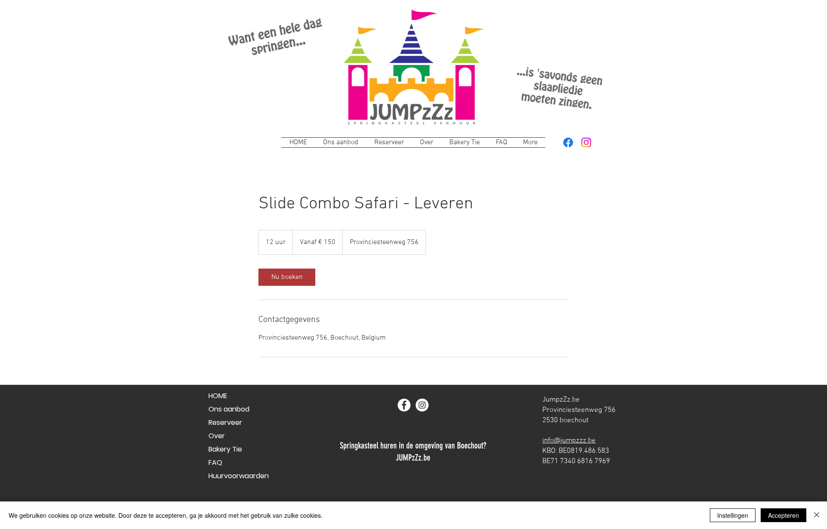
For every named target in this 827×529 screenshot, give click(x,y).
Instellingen (732, 515)
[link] (286, 277)
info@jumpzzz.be (569, 440)
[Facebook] (568, 142)
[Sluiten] (816, 515)
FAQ (215, 462)
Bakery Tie (225, 449)
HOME (217, 396)
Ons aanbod (228, 409)
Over (216, 436)
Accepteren (783, 515)
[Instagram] (586, 142)
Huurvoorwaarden (238, 476)
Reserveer (225, 422)
